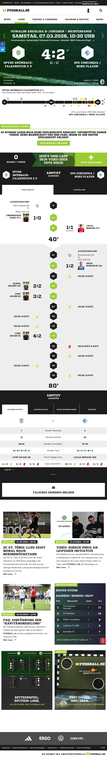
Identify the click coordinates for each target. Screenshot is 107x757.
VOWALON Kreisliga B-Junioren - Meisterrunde (51, 31)
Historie (92, 409)
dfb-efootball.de (26, 3)
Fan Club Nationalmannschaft (44, 3)
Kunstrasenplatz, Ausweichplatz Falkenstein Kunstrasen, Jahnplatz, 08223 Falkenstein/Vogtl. (51, 40)
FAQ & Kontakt (68, 3)
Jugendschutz (52, 748)
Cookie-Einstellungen (84, 748)
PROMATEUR (7, 3)
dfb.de (17, 3)
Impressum (6, 748)
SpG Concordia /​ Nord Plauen (87, 64)
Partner (58, 3)
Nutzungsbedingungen (37, 748)
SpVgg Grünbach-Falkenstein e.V (18, 64)
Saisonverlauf (41, 409)
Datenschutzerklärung (19, 748)
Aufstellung (79, 189)
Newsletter (78, 3)
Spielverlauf (28, 189)
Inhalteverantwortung (67, 748)
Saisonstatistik (14, 409)
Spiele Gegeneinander (66, 409)
